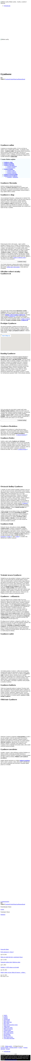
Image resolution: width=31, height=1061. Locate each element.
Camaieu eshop (7, 1030)
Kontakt (8, 1049)
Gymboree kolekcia (11, 171)
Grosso (2, 909)
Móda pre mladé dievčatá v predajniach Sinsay (12, 957)
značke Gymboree (25, 318)
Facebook (3, 536)
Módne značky (8, 1046)
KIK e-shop (6, 1023)
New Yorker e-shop (8, 1037)
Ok (5, 1059)
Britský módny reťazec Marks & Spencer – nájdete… (13, 972)
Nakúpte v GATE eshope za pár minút (10, 967)
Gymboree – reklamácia (12, 177)
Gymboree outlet (11, 170)
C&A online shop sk (8, 1033)
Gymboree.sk (11, 316)
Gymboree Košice (11, 167)
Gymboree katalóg (8, 169)
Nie (7, 1059)
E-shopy (6, 1016)
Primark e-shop (7, 1035)
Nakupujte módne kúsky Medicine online (10, 962)
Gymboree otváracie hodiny (11, 174)
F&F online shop (8, 1022)
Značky (7, 901)
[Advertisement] (15, 23)
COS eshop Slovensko (9, 1038)
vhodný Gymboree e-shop (19, 257)
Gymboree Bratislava (12, 166)
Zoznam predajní (13, 1047)
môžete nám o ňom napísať (13, 267)
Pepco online (7, 1020)
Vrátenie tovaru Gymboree (10, 175)
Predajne (6, 1018)
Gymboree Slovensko (9, 165)
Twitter (17, 536)
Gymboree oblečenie (11, 173)
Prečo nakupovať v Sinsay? (7, 952)
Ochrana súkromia (12, 1059)
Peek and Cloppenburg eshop (11, 1024)
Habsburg (3, 914)
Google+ (9, 536)
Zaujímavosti (7, 1019)
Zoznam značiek (4, 1047)
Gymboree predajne (9, 163)
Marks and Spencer (8, 1028)
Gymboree (24, 503)
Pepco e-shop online (8, 1031)
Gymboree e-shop (8, 162)
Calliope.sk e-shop (8, 1027)
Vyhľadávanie (7, 5)
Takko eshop (7, 1026)
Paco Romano (7, 1034)
